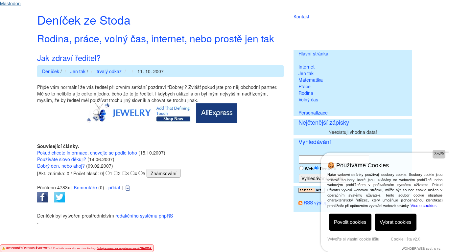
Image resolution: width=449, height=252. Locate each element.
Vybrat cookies (396, 222)
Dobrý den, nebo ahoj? (61, 165)
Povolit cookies (350, 222)
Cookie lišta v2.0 (405, 239)
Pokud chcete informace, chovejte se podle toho (87, 152)
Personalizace (313, 112)
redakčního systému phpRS (144, 215)
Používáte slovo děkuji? (61, 159)
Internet (306, 66)
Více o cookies (424, 205)
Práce (304, 86)
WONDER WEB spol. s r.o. (421, 248)
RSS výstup (316, 202)
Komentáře (85, 187)
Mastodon (10, 3)
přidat (114, 187)
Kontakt (301, 16)
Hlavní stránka (313, 53)
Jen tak (306, 73)
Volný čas (308, 99)
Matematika (310, 79)
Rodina (305, 93)
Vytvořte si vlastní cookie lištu (353, 239)
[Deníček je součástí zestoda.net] (311, 189)
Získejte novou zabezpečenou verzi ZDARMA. (124, 248)
